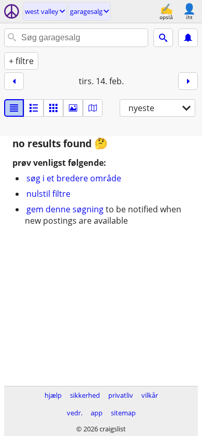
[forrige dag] (14, 81)
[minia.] (34, 108)
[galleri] (73, 108)
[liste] (14, 108)
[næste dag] (188, 81)
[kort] (93, 108)
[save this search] (188, 37)
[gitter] (53, 108)
